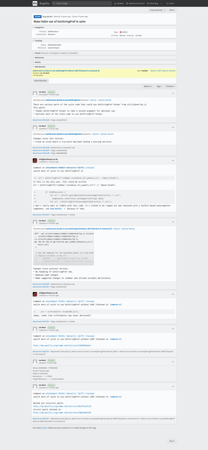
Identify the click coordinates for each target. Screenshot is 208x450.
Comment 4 (43, 296)
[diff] (80, 168)
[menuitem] (119, 3)
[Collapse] (173, 93)
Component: (41, 34)
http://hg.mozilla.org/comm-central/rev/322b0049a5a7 (62, 345)
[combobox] (82, 3)
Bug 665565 (47, 16)
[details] (71, 168)
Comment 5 (43, 330)
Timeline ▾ (170, 86)
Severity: (130, 35)
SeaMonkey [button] (53, 31)
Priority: (114, 35)
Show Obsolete (40, 81)
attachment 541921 (55, 301)
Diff (159, 71)
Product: (42, 31)
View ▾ (172, 10)
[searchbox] (82, 3)
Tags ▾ (159, 86)
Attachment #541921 (41, 287)
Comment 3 (43, 223)
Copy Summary (156, 10)
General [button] (52, 34)
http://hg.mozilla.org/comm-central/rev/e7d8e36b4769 (62, 412)
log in (45, 428)
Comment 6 (115, 304)
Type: (116, 32)
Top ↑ (172, 441)
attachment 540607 (55, 168)
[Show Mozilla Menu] (35, 3)
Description (43, 95)
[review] (89, 168)
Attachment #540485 (41, 120)
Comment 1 (43, 129)
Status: (43, 45)
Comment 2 (43, 162)
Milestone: (42, 48)
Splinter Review (168, 71)
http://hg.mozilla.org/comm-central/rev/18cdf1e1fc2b (62, 406)
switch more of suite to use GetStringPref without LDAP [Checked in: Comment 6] (66, 71)
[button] (170, 3)
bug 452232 (56, 209)
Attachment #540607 (41, 150)
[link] (63, 248)
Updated (42, 363)
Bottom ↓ (148, 86)
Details (153, 71)
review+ (145, 71)
